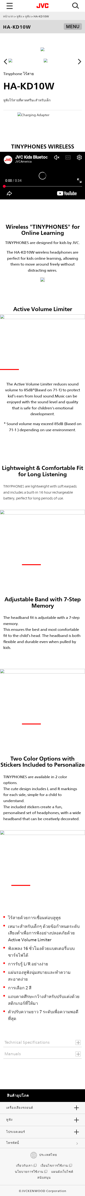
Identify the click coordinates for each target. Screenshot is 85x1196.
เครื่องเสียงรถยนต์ (19, 1107)
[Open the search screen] (75, 6)
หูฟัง (19, 16)
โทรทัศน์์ (12, 1143)
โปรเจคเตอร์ (15, 1132)
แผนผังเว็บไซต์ (62, 1171)
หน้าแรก (8, 16)
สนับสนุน (44, 1177)
